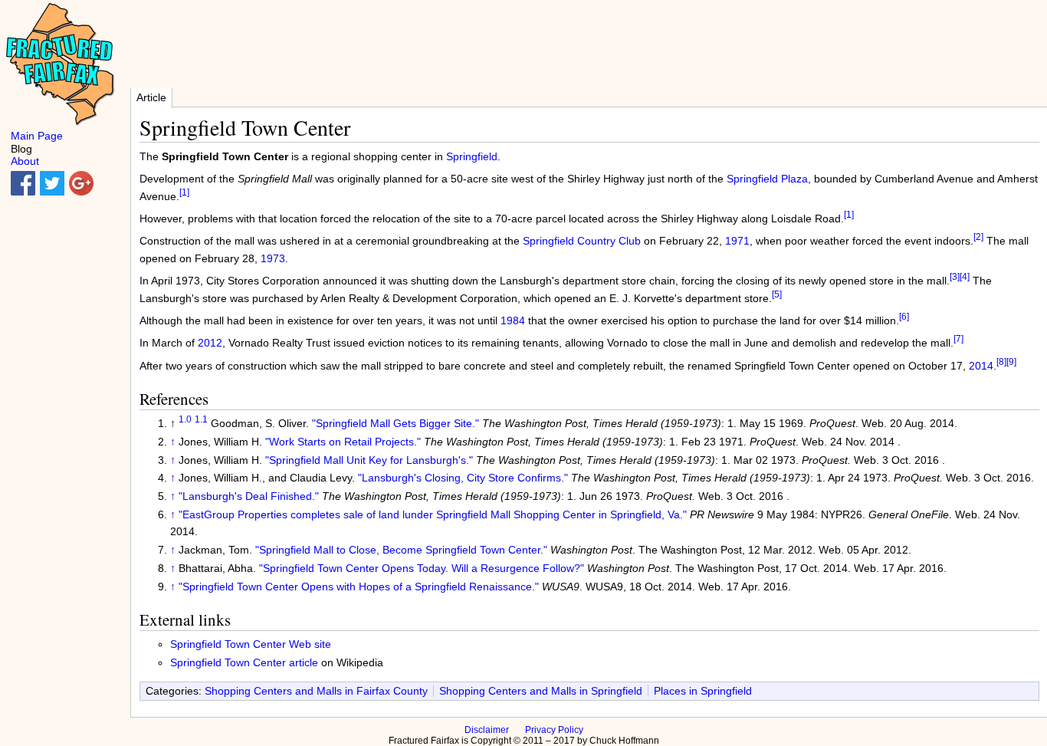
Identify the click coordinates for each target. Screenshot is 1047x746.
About (25, 161)
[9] (1011, 361)
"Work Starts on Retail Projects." (343, 441)
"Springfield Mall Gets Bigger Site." (395, 423)
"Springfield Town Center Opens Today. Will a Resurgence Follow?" (421, 568)
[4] (965, 277)
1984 (513, 320)
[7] (958, 339)
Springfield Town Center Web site (250, 644)
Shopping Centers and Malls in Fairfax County (316, 691)
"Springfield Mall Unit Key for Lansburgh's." (369, 460)
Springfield (471, 156)
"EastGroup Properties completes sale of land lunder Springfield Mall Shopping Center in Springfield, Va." (433, 514)
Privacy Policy (554, 730)
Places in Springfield (703, 691)
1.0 (185, 419)
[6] (904, 316)
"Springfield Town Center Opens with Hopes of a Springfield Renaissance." (359, 586)
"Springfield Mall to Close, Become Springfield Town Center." (401, 550)
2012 (210, 343)
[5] (777, 294)
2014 (981, 366)
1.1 (201, 419)
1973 (273, 258)
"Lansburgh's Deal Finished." (249, 496)
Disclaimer (486, 730)
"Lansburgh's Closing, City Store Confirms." (463, 478)
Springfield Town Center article (244, 662)
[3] (955, 277)
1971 (737, 241)
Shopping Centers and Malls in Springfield (540, 691)
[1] (184, 192)
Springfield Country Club (582, 241)
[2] (978, 237)
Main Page (37, 136)
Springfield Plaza (767, 179)
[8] (1001, 361)
